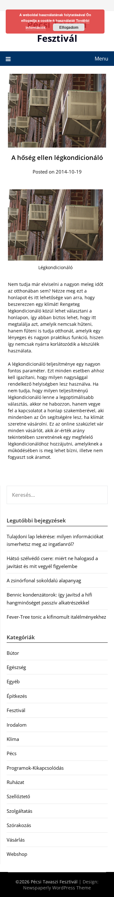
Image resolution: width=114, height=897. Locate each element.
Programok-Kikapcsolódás (35, 768)
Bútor (13, 653)
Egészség (16, 667)
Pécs (11, 753)
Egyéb (13, 681)
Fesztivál (16, 710)
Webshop (17, 854)
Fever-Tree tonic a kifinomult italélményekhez (56, 617)
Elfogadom (69, 27)
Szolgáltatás (19, 811)
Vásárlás (16, 840)
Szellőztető (18, 796)
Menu (101, 58)
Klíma (13, 739)
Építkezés (17, 696)
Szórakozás (19, 825)
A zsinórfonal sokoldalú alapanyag (44, 580)
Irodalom (17, 725)
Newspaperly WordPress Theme (57, 888)
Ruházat (15, 782)
